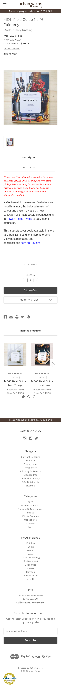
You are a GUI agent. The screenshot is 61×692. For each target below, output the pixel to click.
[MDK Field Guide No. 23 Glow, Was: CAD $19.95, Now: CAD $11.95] (42, 354)
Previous (4, 364)
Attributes (29, 166)
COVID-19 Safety (30, 482)
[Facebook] (5, 317)
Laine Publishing (31, 557)
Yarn (30, 501)
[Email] (11, 317)
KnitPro (30, 543)
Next (53, 364)
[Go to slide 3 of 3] (34, 396)
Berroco (30, 572)
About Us (31, 460)
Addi (30, 554)
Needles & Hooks (30, 505)
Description (29, 157)
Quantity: (31, 274)
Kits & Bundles (30, 516)
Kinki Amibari (30, 561)
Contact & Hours (30, 457)
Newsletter (31, 467)
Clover (30, 568)
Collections (30, 519)
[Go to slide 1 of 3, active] (23, 396)
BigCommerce (36, 668)
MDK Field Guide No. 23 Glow (42, 383)
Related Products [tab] (30, 330)
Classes (30, 523)
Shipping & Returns (30, 471)
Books (30, 512)
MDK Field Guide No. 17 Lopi (15, 383)
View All (31, 579)
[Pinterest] (28, 317)
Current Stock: (30, 264)
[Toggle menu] (4, 4)
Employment (30, 464)
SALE (30, 527)
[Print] (16, 317)
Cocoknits (30, 564)
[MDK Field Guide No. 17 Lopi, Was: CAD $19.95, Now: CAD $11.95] (15, 354)
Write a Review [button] (12, 48)
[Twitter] (22, 317)
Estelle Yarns (30, 575)
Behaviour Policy (31, 478)
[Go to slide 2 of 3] (28, 396)
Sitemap (30, 485)
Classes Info (30, 474)
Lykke (30, 546)
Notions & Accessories (30, 509)
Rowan (30, 550)
